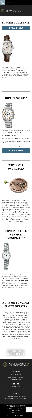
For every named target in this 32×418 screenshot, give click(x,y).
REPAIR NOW (16, 28)
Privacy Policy (16, 407)
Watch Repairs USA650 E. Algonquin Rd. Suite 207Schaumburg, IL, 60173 (16, 377)
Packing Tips (16, 412)
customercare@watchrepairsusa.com (16, 396)
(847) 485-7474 (16, 387)
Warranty (16, 410)
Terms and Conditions (16, 408)
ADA (16, 414)
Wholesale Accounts (16, 416)
